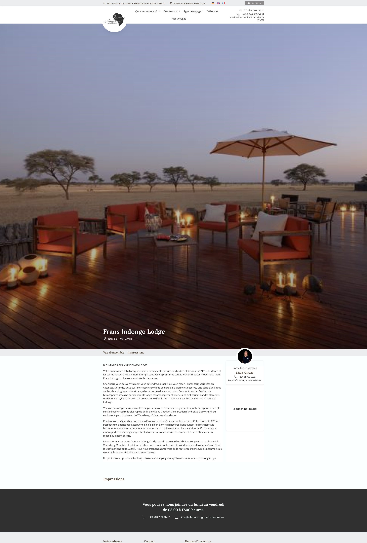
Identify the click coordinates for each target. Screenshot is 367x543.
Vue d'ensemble (113, 352)
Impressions (136, 352)
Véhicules (212, 11)
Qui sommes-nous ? (146, 11)
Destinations (170, 11)
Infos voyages (178, 18)
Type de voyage (192, 11)
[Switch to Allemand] (213, 3)
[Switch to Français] (224, 3)
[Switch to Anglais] (218, 3)
